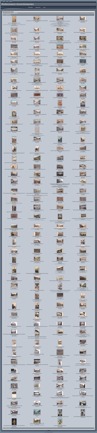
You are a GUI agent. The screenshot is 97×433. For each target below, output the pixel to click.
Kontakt (7, 1)
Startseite (4, 1)
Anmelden (10, 1)
